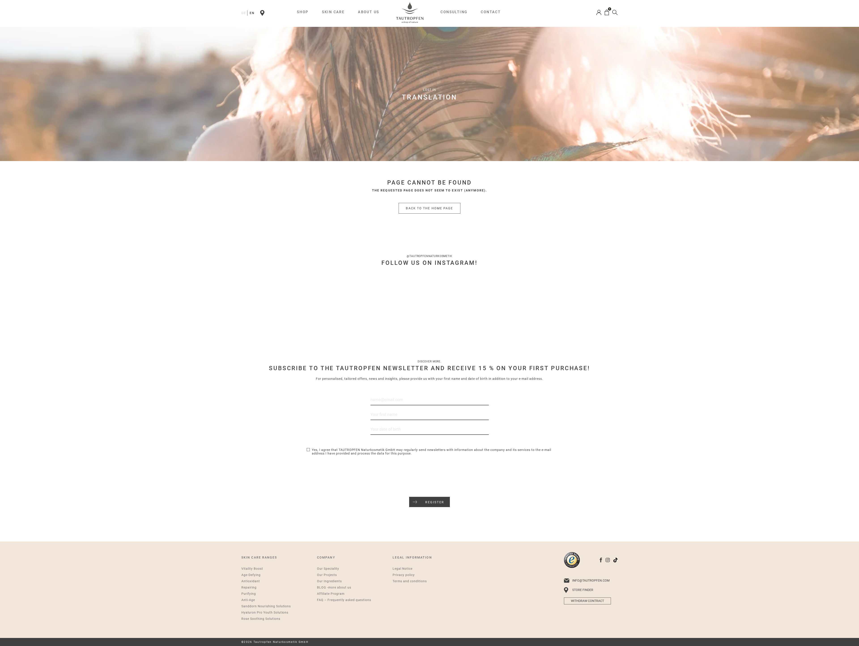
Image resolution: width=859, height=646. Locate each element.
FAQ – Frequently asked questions (344, 600)
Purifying (248, 593)
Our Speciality (328, 568)
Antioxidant (250, 581)
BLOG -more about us (334, 587)
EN (252, 13)
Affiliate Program (330, 593)
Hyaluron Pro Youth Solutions (264, 612)
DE (243, 13)
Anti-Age (248, 600)
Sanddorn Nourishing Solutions (266, 606)
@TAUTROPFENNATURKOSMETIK (429, 256)
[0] (607, 12)
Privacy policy (404, 575)
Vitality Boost (252, 568)
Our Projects (327, 575)
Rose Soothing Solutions (260, 618)
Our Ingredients (329, 581)
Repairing (249, 587)
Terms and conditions (410, 581)
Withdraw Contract (587, 601)
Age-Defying (251, 575)
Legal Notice (402, 568)
